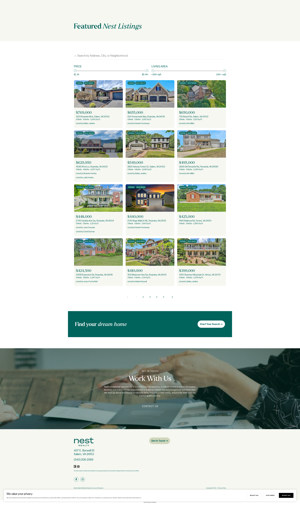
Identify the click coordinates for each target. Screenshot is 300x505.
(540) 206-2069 (83, 459)
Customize (270, 495)
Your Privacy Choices (150, 502)
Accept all (286, 495)
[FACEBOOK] (76, 479)
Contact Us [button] (150, 406)
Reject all (254, 495)
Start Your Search (210, 324)
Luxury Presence (98, 488)
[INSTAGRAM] (82, 479)
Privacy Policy (222, 488)
